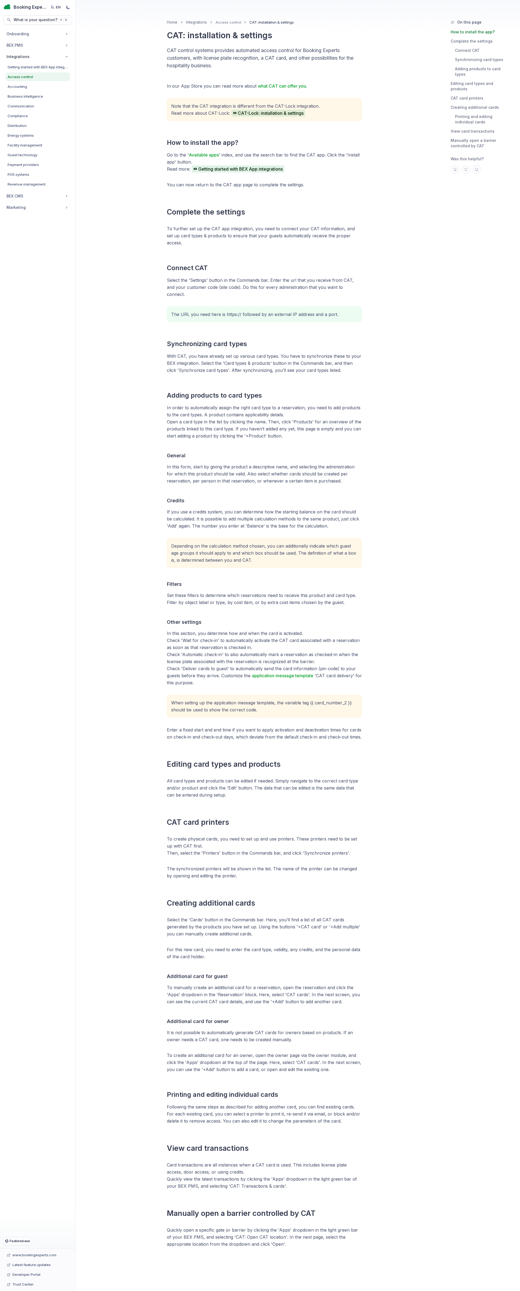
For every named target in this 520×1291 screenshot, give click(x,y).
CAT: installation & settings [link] (271, 22)
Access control (228, 22)
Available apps (204, 155)
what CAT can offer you (282, 86)
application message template (282, 675)
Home (172, 22)
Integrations (196, 22)
